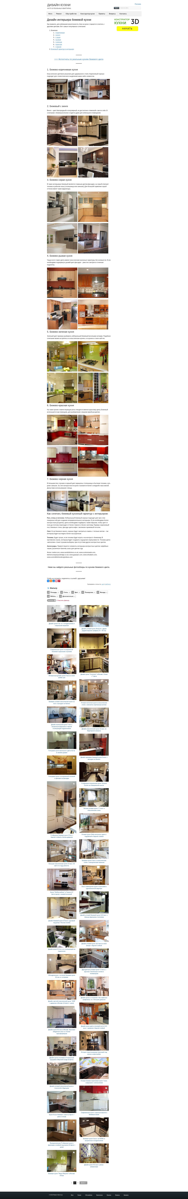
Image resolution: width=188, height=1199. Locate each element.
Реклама (138, 4)
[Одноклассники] (51, 581)
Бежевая (51, 600)
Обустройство (71, 14)
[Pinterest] (59, 581)
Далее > (83, 1183)
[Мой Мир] (53, 581)
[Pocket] (56, 581)
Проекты (102, 14)
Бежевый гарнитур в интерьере (62, 49)
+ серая (57, 37)
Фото (50, 14)
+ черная (58, 47)
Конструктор (99, 1195)
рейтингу (108, 584)
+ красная (58, 44)
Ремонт (59, 14)
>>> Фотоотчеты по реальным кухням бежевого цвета (78, 59)
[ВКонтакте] (48, 581)
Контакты (123, 14)
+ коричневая (60, 33)
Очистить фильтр (63, 600)
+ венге (57, 35)
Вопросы (112, 14)
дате (103, 584)
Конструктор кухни (87, 14)
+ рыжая (58, 40)
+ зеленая (58, 42)
